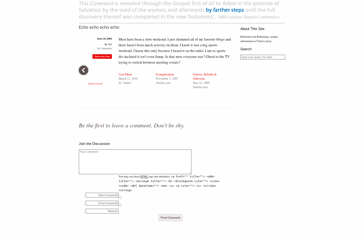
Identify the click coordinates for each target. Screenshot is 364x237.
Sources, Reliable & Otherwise (205, 76)
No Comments (104, 48)
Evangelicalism (165, 74)
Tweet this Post (102, 56)
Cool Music (125, 74)
